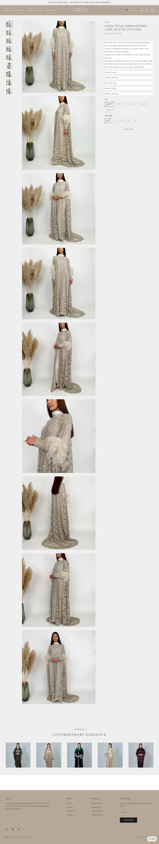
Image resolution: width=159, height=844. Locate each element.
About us (70, 807)
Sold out (129, 129)
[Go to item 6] (9, 65)
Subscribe (128, 820)
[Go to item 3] (9, 41)
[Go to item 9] (9, 91)
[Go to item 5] (9, 57)
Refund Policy (97, 807)
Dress (107, 22)
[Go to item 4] (9, 49)
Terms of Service (97, 815)
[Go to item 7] (9, 74)
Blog (39, 10)
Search (69, 803)
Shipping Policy (97, 811)
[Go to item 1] (9, 24)
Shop (30, 10)
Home (8, 10)
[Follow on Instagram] (13, 829)
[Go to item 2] (9, 32)
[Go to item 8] (9, 82)
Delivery (70, 815)
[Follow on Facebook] (7, 829)
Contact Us (52, 10)
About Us (19, 10)
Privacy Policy (97, 803)
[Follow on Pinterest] (19, 829)
